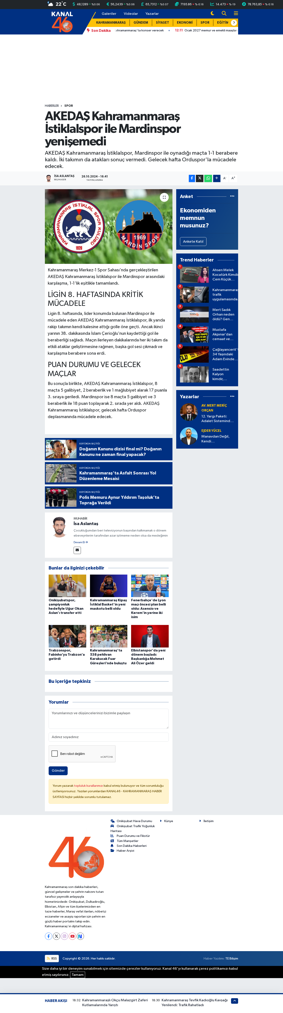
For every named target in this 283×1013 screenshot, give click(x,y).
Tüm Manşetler (127, 841)
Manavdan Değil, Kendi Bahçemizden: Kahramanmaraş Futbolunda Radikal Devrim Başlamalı (217, 439)
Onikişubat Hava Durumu (134, 821)
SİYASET (162, 22)
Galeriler (109, 14)
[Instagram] (64, 936)
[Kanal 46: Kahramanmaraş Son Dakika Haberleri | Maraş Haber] (62, 21)
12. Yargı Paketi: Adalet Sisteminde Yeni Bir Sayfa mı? (216, 419)
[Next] (80, 936)
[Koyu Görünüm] (212, 14)
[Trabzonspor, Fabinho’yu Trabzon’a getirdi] (67, 636)
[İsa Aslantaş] (59, 527)
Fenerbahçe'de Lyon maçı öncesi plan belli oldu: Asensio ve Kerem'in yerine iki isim (148, 608)
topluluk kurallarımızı (89, 785)
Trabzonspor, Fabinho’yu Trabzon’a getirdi (67, 655)
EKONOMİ (185, 22)
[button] (234, 23)
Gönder (58, 771)
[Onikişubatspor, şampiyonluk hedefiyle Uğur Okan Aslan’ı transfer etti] (67, 586)
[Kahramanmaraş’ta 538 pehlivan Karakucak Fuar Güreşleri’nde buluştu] (109, 636)
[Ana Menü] (234, 14)
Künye (168, 821)
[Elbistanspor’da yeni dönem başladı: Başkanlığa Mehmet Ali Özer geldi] (150, 636)
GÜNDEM (141, 22)
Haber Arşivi (125, 850)
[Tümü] (232, 196)
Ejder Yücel (211, 430)
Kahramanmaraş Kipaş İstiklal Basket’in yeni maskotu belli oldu (108, 604)
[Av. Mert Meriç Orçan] (189, 412)
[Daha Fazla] (216, 178)
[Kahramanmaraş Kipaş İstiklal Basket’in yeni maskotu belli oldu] (109, 586)
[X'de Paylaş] (199, 178)
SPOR (205, 22)
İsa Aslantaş (86, 524)
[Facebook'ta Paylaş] (192, 178)
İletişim (209, 821)
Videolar (131, 14)
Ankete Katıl (193, 242)
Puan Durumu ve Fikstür (133, 836)
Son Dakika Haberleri (132, 845)
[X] (56, 936)
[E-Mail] (77, 550)
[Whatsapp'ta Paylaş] (208, 178)
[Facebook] (48, 936)
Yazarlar (152, 14)
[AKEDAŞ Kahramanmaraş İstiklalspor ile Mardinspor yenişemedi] (108, 226)
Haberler (52, 105)
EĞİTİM (223, 22)
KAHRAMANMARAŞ (111, 22)
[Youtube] (72, 936)
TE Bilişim (231, 958)
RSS (54, 958)
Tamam (78, 975)
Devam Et (79, 542)
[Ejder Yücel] (189, 436)
